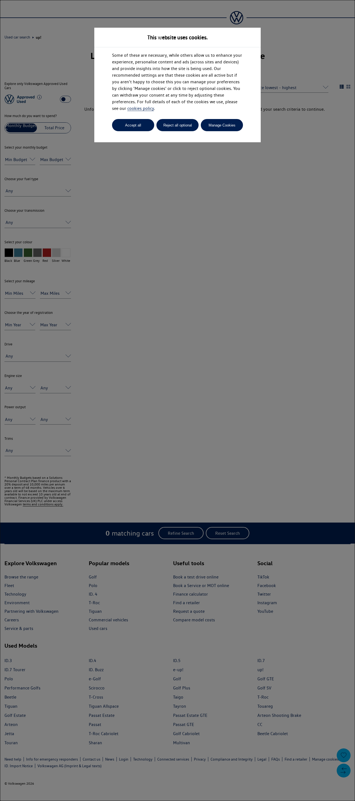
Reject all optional (177, 125)
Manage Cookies (222, 125)
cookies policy (140, 108)
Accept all (133, 125)
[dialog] (177, 400)
